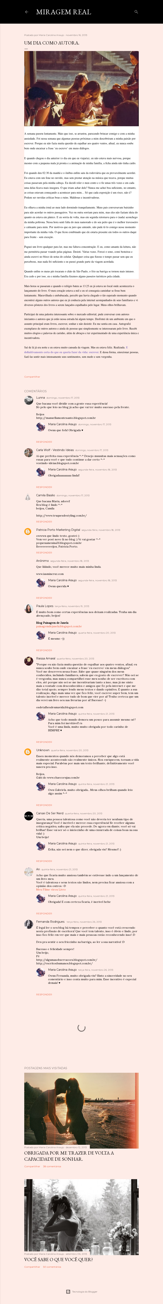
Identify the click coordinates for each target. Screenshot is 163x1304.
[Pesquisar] (136, 11)
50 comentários (52, 1266)
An (38, 869)
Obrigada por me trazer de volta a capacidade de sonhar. (69, 1156)
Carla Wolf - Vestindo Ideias (55, 450)
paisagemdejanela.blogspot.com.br (59, 626)
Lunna (40, 397)
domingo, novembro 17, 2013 (63, 397)
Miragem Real (63, 11)
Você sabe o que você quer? (58, 1259)
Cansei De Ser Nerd (49, 813)
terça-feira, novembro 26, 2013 (84, 921)
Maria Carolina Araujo (62, 424)
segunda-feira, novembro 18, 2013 (97, 469)
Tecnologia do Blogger (84, 1291)
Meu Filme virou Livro (51, 889)
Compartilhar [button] (32, 376)
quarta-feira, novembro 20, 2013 (97, 632)
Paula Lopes (44, 606)
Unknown (42, 750)
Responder (44, 441)
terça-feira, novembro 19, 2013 (72, 606)
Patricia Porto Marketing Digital (58, 530)
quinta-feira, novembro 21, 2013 (96, 713)
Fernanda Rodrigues (50, 921)
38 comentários (52, 1166)
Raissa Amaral (45, 658)
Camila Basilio (45, 495)
